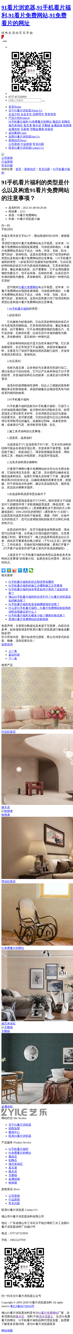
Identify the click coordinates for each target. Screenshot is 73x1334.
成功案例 (17, 132)
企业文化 (26, 114)
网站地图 (7, 1330)
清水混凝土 (46, 1316)
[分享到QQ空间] (9, 570)
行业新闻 (26, 144)
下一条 (13, 658)
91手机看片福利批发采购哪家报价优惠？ (34, 604)
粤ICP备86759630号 (22, 1306)
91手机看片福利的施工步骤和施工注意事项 (35, 585)
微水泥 (37, 125)
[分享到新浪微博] (14, 570)
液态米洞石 (16, 125)
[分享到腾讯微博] (20, 570)
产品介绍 (19, 117)
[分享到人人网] (25, 570)
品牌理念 (38, 114)
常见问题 (38, 144)
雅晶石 (56, 121)
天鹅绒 (46, 125)
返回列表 (14, 654)
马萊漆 (25, 129)
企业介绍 (14, 114)
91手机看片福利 (18, 121)
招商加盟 (14, 1128)
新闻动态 (17, 140)
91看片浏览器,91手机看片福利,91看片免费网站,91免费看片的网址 (36, 15)
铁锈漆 (67, 125)
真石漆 (27, 125)
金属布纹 (14, 129)
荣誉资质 (50, 114)
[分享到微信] (31, 570)
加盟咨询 (7, 644)
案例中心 (14, 1132)
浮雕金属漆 (37, 129)
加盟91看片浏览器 (24, 136)
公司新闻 (14, 144)
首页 (15, 106)
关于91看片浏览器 (25, 110)
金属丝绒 (56, 125)
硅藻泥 (49, 129)
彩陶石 (66, 121)
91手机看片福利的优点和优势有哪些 (31, 581)
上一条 (13, 651)
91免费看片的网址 (40, 121)
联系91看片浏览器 (26, 147)
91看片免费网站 (28, 287)
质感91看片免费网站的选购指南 (28, 619)
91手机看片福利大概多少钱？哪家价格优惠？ (37, 615)
